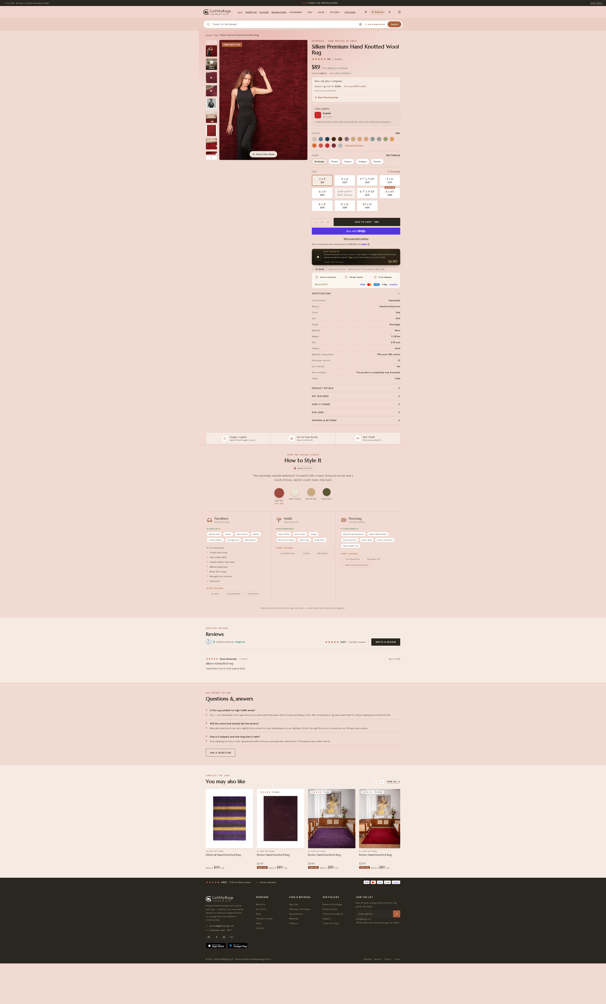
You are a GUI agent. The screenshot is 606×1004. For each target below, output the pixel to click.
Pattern (334, 12)
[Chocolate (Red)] (340, 139)
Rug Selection (296, 913)
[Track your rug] (365, 12)
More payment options (356, 238)
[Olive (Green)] (385, 139)
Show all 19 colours (354, 145)
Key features (320, 396)
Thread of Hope (264, 918)
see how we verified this (325, 90)
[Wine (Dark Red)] (333, 145)
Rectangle (319, 161)
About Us (260, 904)
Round (334, 161)
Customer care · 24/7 (220, 930)
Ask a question (220, 752)
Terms (397, 959)
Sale (240, 12)
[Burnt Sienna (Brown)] (314, 145)
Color (321, 12)
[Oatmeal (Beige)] (314, 139)
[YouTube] (232, 937)
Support (327, 918)
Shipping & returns (324, 420)
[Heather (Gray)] (340, 145)
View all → (393, 781)
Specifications (321, 293)
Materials (294, 918)
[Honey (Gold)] (359, 139)
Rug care (318, 412)
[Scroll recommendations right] (382, 782)
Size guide (395, 171)
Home (209, 35)
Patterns (293, 923)
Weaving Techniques (300, 909)
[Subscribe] (396, 913)
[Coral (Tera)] (320, 145)
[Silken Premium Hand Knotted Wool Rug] (211, 51)
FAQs (258, 923)
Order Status (596, 3)
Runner (377, 161)
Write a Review (386, 642)
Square (348, 161)
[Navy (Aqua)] (327, 139)
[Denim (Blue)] (320, 139)
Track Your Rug (331, 923)
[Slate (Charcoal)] (372, 139)
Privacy (387, 959)
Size (310, 12)
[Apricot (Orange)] (392, 139)
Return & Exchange (332, 904)
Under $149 (251, 12)
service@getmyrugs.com (221, 925)
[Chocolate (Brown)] (333, 139)
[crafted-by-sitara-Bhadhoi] (211, 104)
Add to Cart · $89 (367, 222)
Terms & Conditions (333, 913)
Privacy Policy (330, 909)
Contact (260, 927)
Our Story (261, 909)
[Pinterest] (224, 937)
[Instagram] (209, 937)
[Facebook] (216, 937)
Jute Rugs (350, 12)
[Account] (389, 12)
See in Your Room (265, 154)
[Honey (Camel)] (366, 139)
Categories (295, 12)
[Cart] (399, 12)
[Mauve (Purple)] (346, 139)
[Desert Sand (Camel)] (353, 139)
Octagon (362, 161)
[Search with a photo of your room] (360, 24)
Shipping (367, 959)
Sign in (351, 257)
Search (394, 24)
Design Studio (279, 12)
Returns (378, 959)
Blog (258, 913)
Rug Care (294, 904)
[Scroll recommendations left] (375, 782)
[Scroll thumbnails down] (211, 158)
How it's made (321, 404)
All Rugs (264, 12)
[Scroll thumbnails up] (211, 42)
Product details (322, 388)
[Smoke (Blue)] (379, 139)
